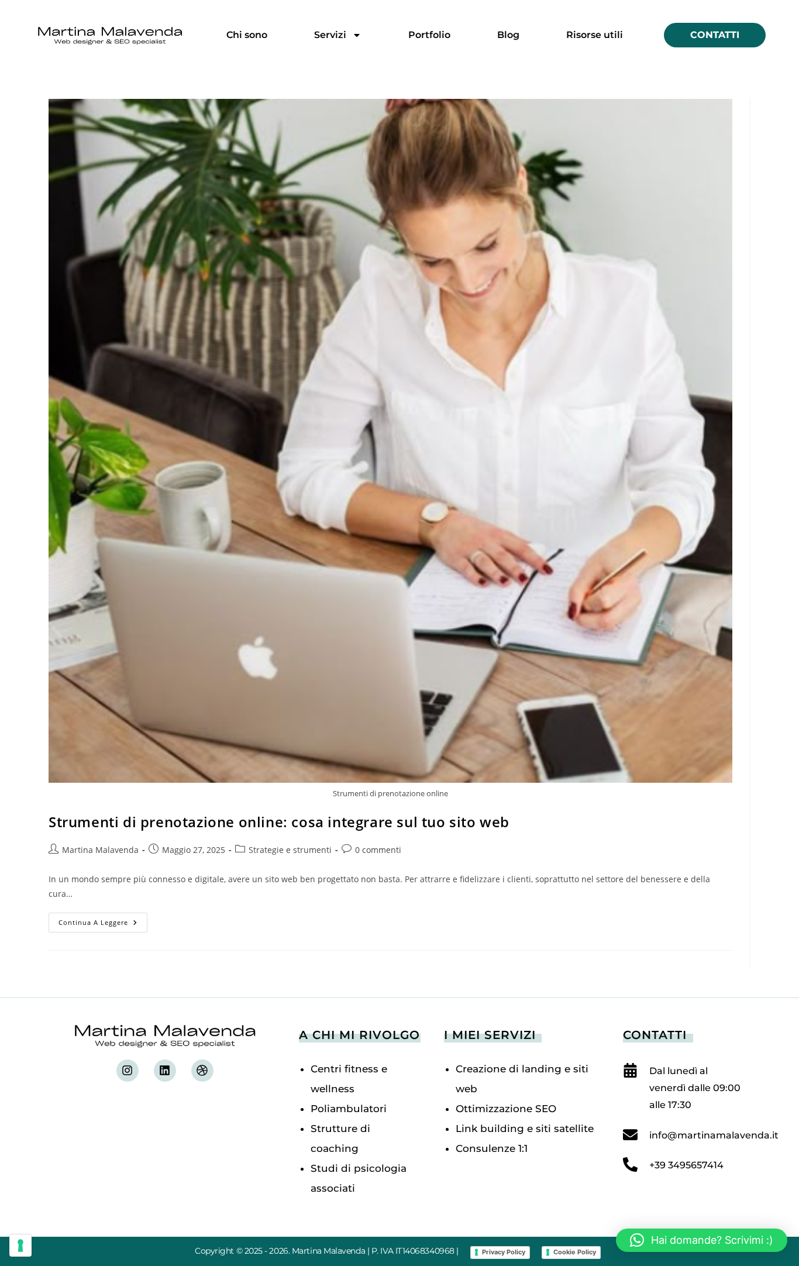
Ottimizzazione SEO (506, 1108)
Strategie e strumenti (290, 849)
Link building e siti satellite (525, 1128)
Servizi (330, 34)
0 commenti (378, 849)
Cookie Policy (574, 1252)
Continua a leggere (102, 920)
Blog (508, 34)
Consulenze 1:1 (492, 1148)
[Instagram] (127, 1070)
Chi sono (246, 34)
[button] (701, 1240)
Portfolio (429, 34)
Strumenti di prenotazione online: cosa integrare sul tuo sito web (279, 821)
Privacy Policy (503, 1252)
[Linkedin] (165, 1070)
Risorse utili (594, 34)
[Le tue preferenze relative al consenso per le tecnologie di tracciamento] (20, 1245)
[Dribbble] (202, 1070)
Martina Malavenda (100, 849)
